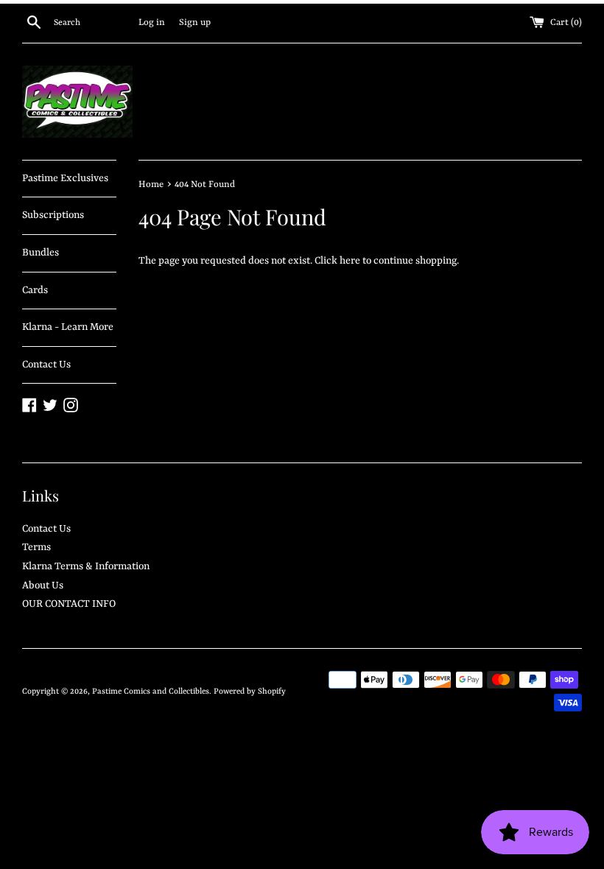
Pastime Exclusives (65, 178)
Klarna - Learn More (67, 327)
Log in (151, 23)
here (350, 261)
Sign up (195, 23)
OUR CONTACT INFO (69, 604)
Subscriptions (53, 215)
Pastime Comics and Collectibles (150, 691)
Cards (35, 290)
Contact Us (46, 364)
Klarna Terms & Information (86, 566)
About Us (42, 585)
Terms (36, 547)
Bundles (40, 252)
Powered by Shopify (250, 691)
